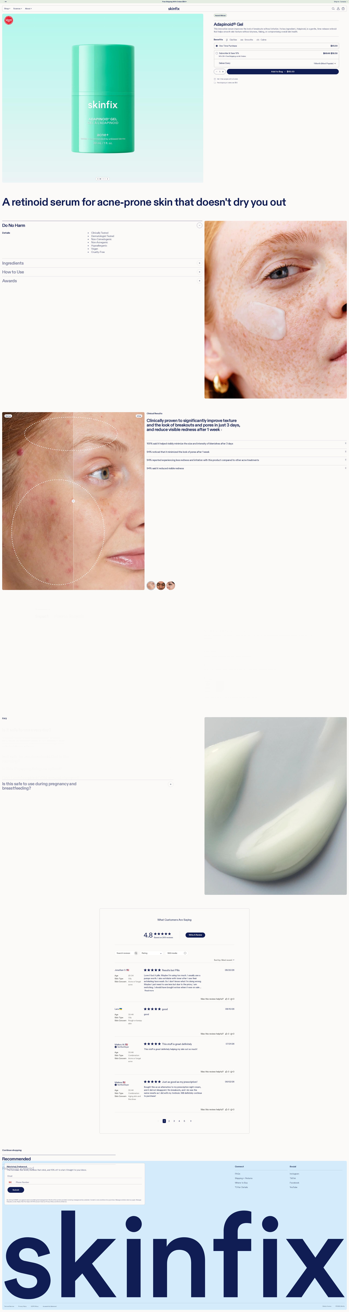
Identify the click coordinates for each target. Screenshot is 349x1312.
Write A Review (195, 935)
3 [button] (174, 1121)
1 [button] (164, 1121)
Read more (149, 990)
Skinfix (343, 1306)
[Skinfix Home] (174, 8)
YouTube (293, 1187)
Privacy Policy (22, 1306)
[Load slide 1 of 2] (4, 1)
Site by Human (327, 1306)
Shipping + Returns (243, 1178)
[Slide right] (107, 179)
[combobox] (151, 953)
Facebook (294, 1182)
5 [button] (184, 1121)
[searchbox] (124, 953)
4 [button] (179, 1121)
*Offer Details (241, 1187)
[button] (7, 8)
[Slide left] (98, 179)
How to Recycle (69, 616)
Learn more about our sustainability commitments (231, 697)
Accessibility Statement (50, 1306)
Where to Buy (241, 1182)
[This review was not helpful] (231, 999)
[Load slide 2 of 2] (6, 1)
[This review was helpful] (226, 999)
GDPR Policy (34, 1306)
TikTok (293, 1178)
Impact (42, 616)
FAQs (237, 1173)
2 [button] (169, 1121)
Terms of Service (9, 1306)
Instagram (294, 1173)
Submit (16, 1190)
